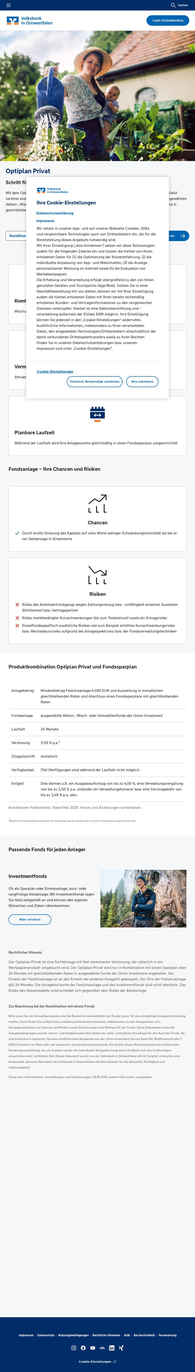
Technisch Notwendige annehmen (95, 382)
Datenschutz (45, 1335)
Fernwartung (167, 1335)
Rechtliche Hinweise (106, 1335)
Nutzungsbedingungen (73, 1335)
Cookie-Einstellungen (55, 371)
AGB (127, 1335)
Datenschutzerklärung (54, 213)
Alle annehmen (142, 382)
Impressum (26, 1335)
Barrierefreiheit (144, 1335)
